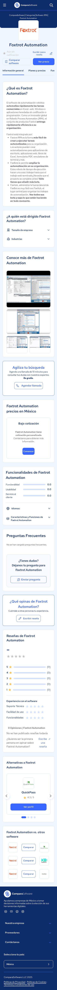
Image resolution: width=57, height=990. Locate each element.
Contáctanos (12, 942)
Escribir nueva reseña (39, 53)
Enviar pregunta (30, 579)
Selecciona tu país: (14, 954)
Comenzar (28, 451)
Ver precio (43, 61)
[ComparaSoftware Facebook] (17, 911)
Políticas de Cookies (36, 981)
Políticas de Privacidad (14, 981)
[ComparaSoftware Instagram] (23, 911)
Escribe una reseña (43, 742)
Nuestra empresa (14, 923)
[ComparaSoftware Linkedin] (6, 911)
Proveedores (12, 932)
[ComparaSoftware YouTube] (11, 911)
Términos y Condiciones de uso (19, 984)
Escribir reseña (31, 618)
